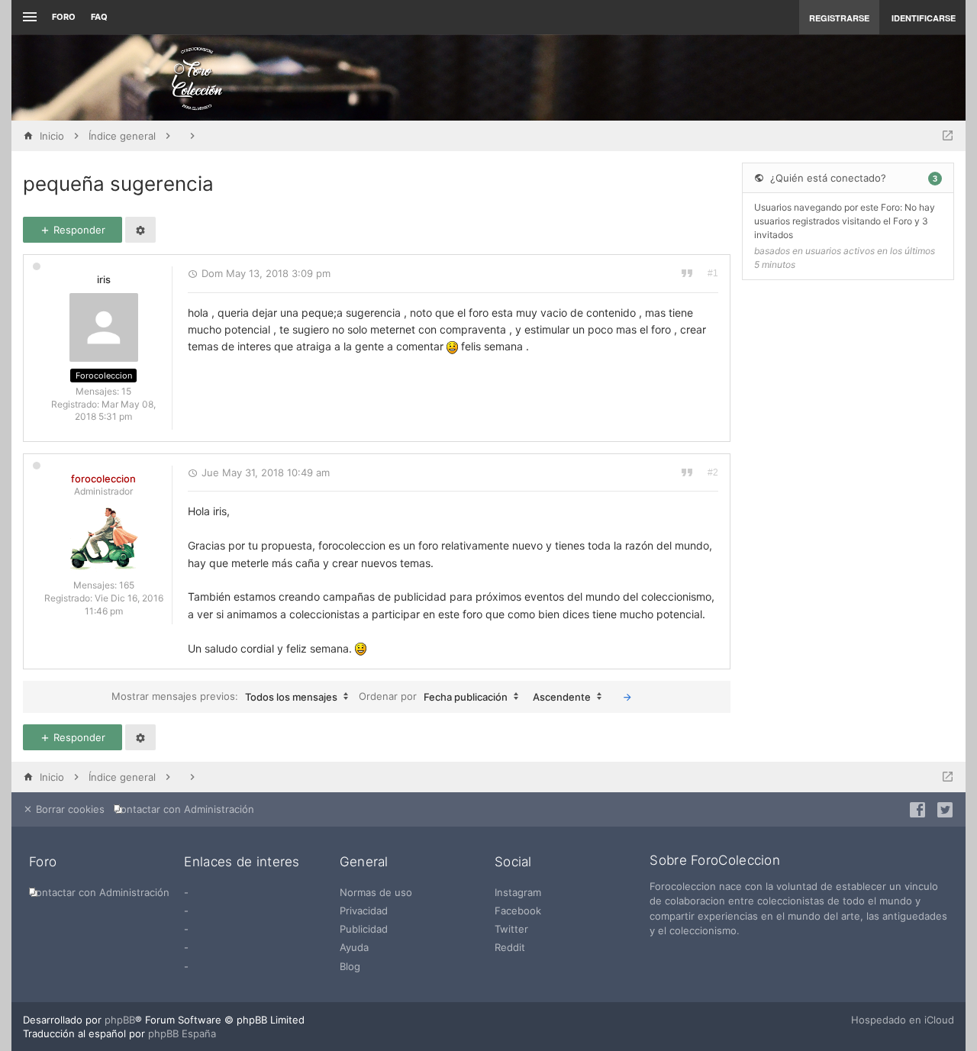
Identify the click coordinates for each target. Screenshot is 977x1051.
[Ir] (627, 697)
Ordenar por (433, 696)
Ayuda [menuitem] (354, 947)
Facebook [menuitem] (518, 910)
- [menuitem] (186, 892)
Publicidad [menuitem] (364, 929)
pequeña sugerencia (118, 183)
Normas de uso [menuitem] (376, 892)
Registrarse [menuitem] (839, 18)
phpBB (120, 1020)
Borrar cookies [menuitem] (69, 809)
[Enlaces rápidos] (27, 17)
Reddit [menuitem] (510, 947)
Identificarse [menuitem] (924, 18)
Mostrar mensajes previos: (224, 696)
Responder (77, 230)
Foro (64, 16)
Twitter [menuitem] (511, 929)
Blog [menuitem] (350, 966)
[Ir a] (948, 136)
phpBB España (182, 1033)
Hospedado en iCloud (902, 1020)
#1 (713, 273)
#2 (713, 472)
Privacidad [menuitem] (364, 910)
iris (104, 279)
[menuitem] (187, 809)
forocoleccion (103, 478)
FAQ (99, 16)
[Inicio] (197, 78)
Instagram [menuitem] (518, 892)
